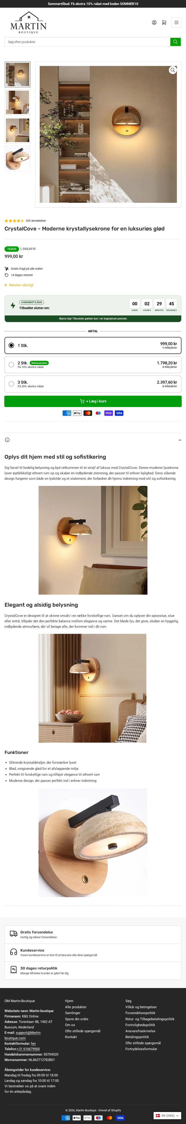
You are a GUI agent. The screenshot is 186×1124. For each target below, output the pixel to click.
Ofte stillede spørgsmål (82, 1031)
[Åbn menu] (176, 22)
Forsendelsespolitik (140, 1013)
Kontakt (71, 1037)
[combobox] (93, 42)
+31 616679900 (28, 1049)
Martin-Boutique (86, 1110)
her (33, 1044)
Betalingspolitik (137, 1037)
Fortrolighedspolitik (140, 1025)
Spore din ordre (76, 1019)
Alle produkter (75, 1007)
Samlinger (72, 1013)
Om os (70, 1025)
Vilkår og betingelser (141, 1007)
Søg (128, 1001)
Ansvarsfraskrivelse (140, 1031)
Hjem (69, 1001)
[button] (93, 345)
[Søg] (176, 42)
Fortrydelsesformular (141, 1049)
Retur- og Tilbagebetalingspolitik (149, 1019)
